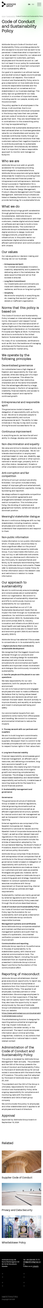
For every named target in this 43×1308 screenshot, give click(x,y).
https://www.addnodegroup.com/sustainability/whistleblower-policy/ (21, 1014)
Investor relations (10, 1283)
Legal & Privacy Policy (10, 1296)
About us (28, 1274)
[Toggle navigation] (39, 4)
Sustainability (11, 16)
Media (27, 1283)
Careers (7, 1286)
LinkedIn (36, 1266)
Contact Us (29, 1286)
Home (3, 16)
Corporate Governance (30, 1278)
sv (33, 4)
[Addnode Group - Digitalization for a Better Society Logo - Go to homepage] (9, 4)
